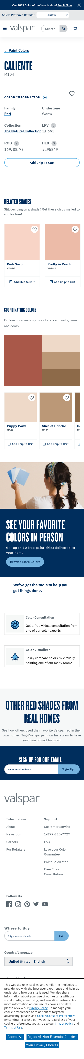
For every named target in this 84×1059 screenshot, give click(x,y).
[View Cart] (75, 28)
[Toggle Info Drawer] (45, 97)
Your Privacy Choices (42, 1045)
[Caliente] (71, 94)
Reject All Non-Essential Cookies (52, 1036)
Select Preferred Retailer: (18, 15)
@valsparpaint (38, 735)
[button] (4, 28)
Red (7, 113)
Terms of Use (13, 1027)
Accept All (15, 1036)
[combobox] (50, 28)
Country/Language (18, 952)
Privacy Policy (38, 1008)
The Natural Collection (22, 131)
